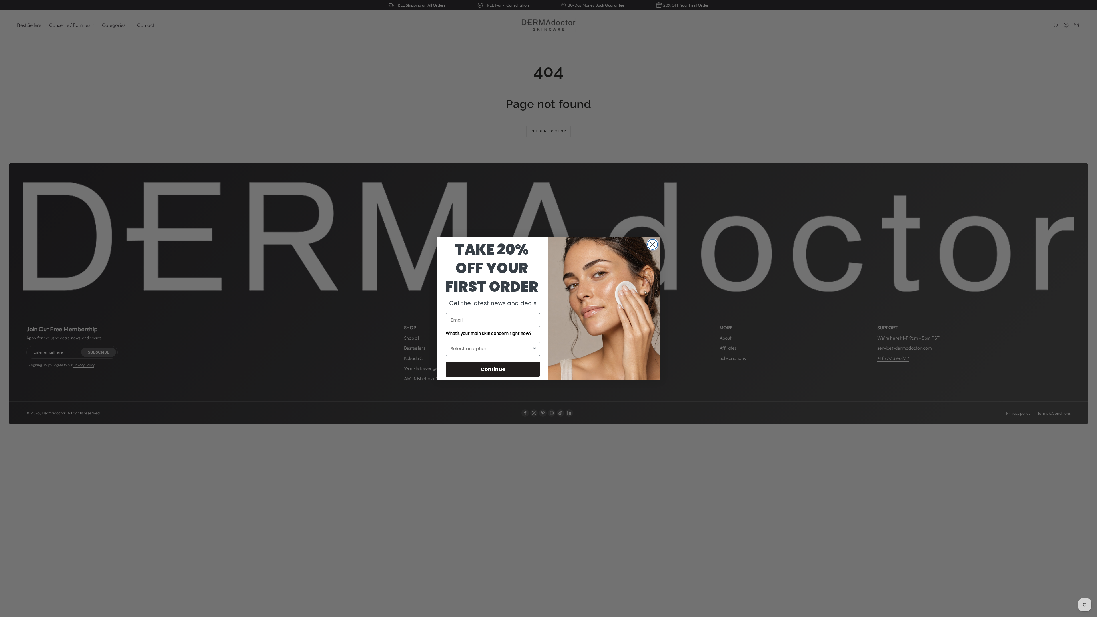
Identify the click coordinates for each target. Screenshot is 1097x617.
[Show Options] (534, 349)
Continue (493, 369)
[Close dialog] (653, 244)
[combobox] (491, 349)
